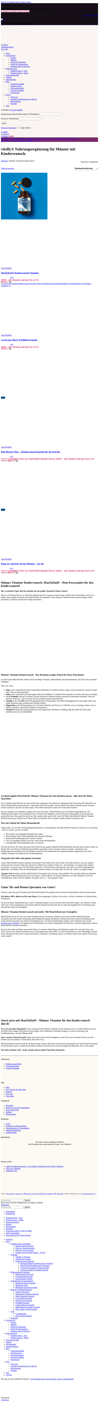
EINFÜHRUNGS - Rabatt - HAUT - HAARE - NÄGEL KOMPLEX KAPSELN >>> (40, 139)
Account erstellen (16, 110)
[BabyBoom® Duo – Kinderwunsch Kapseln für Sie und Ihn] (24, 395)
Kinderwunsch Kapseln (24, 1246)
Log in (4, 123)
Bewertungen (16, 101)
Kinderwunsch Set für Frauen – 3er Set (30, 1252)
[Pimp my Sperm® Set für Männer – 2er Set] (24, 507)
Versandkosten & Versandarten (17, 1128)
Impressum (19, 1194)
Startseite (4, 161)
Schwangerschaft (17, 88)
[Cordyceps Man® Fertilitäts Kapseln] (49, 286)
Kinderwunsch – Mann (19, 73)
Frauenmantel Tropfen (23, 1279)
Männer (14, 60)
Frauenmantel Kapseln (24, 1277)
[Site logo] (10, 7)
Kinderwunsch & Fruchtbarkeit (18, 1108)
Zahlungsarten (11, 1133)
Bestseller (9, 1106)
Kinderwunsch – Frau (19, 71)
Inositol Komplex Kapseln (25, 1283)
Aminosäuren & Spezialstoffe (22, 1281)
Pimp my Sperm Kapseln (25, 1248)
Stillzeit (8, 1112)
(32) (11, 457)
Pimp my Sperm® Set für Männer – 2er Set (22, 563)
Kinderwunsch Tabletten (10, 923)
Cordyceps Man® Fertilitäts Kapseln (19, 340)
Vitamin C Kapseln (22, 1257)
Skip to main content (23, 2)
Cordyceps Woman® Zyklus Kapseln (34, 1268)
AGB (8, 1124)
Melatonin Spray (21, 1285)
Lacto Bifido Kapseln (23, 1298)
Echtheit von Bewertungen (16, 1126)
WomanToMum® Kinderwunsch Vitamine (36, 1263)
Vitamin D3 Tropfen (23, 1259)
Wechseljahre (11, 1114)
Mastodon (60, 1194)
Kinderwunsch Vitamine (24, 1261)
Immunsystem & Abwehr (20, 66)
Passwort (9, 119)
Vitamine (14, 1255)
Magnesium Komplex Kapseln (27, 1294)
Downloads (15, 93)
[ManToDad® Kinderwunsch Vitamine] (24, 219)
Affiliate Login (11, 1171)
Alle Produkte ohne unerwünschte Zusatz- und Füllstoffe (52, 1379)
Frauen (13, 58)
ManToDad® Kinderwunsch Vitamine (20, 273)
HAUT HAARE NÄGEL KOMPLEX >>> (20, 141)
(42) (11, 568)
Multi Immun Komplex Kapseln (27, 1307)
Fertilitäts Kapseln (22, 1303)
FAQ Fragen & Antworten (16, 1089)
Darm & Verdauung (18, 62)
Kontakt (87, 15)
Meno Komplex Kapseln (24, 1296)
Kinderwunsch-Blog (13, 1064)
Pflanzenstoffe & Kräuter (20, 1272)
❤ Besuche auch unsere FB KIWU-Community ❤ (40, 1194)
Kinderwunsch (16, 86)
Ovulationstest (20, 1314)
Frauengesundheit (17, 84)
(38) (11, 344)
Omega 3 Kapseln (22, 1292)
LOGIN (9, 1375)
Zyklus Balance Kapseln (24, 1305)
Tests (12, 1311)
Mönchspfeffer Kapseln (24, 1274)
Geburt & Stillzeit (17, 90)
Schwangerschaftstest (23, 1316)
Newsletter (10, 1096)
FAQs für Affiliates (13, 1169)
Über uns (94, 15)
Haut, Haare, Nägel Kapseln (26, 1309)
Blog (8, 1087)
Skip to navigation (8, 2)
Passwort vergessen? (9, 128)
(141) (12, 278)
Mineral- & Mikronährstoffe (21, 1290)
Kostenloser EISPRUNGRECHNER (15, 11)
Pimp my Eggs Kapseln (24, 1250)
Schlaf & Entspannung (19, 64)
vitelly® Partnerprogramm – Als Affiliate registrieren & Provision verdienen (34, 1166)
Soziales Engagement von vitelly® (24, 99)
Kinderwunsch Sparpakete (21, 1244)
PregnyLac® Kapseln (23, 1301)
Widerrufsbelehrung (13, 1130)
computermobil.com (88, 1194)
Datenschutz (10, 1194)
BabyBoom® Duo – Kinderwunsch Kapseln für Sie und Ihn (30, 452)
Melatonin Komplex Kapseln (26, 1287)
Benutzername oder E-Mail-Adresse (20, 114)
